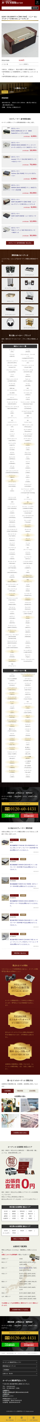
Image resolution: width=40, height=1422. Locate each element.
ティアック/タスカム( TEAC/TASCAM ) (12, 720)
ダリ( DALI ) (28, 534)
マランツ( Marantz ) (12, 762)
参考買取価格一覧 (11, 1353)
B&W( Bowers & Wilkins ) (12, 580)
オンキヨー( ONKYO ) (12, 693)
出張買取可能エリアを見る (20, 1309)
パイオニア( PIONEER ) (12, 739)
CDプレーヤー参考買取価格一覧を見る (20, 243)
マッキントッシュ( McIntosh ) (12, 631)
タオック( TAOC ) (28, 716)
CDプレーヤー (21, 1353)
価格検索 (34, 8)
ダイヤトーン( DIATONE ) (12, 716)
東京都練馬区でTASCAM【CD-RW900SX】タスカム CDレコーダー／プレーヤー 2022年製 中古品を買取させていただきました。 (24, 848)
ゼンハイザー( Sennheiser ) (28, 525)
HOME (3, 1353)
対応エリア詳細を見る (20, 1239)
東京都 (21, 1268)
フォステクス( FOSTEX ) (12, 748)
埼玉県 (30, 1268)
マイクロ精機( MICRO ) (28, 757)
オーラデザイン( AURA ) (27, 444)
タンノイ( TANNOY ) (28, 539)
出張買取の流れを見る (20, 1132)
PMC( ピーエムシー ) (28, 580)
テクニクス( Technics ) (28, 720)
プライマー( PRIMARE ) (28, 599)
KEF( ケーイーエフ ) (12, 480)
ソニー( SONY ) (12, 711)
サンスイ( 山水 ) (12, 702)
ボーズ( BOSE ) (28, 617)
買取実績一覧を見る (20, 953)
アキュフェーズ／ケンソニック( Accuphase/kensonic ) (28, 675)
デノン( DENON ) (12, 725)
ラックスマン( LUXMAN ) (12, 771)
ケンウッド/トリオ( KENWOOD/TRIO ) (12, 697)
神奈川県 (25, 1268)
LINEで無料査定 (34, 1420)
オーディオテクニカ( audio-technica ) (12, 688)
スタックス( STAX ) (27, 707)
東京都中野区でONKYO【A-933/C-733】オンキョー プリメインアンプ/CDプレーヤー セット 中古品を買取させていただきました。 (24, 942)
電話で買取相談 (10, 1420)
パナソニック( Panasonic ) (28, 739)
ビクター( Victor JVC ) (12, 743)
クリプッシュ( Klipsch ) (12, 476)
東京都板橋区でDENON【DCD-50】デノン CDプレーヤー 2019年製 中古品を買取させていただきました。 (23, 867)
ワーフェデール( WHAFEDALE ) (12, 660)
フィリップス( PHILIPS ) (12, 594)
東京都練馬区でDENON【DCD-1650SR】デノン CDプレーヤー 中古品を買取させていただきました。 (24, 903)
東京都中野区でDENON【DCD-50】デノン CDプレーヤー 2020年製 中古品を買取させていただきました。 (23, 923)
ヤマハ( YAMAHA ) (12, 766)
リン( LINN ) (12, 651)
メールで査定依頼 (21, 1420)
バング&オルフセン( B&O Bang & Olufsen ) (27, 576)
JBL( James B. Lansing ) (27, 502)
